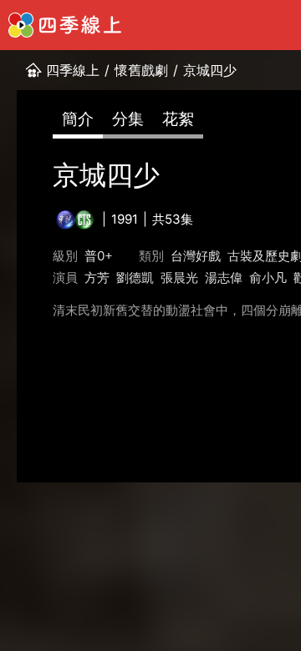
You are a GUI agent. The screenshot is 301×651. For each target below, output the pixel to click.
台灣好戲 (196, 256)
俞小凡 (268, 277)
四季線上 (72, 70)
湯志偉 (223, 277)
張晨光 (179, 277)
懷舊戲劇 (141, 70)
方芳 (97, 277)
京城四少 (210, 70)
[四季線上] (64, 25)
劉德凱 (135, 277)
